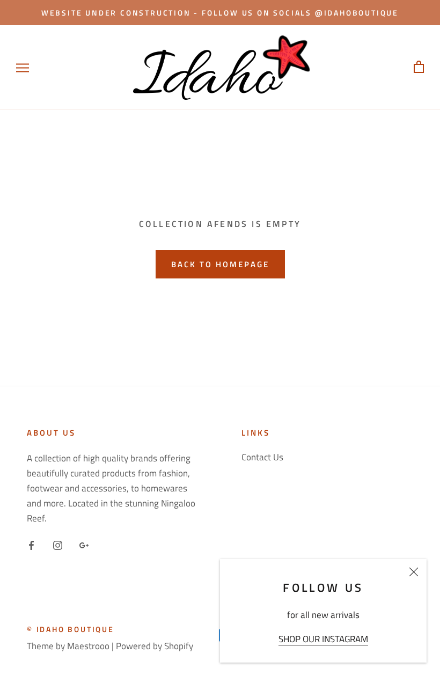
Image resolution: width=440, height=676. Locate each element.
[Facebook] (31, 544)
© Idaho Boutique (70, 629)
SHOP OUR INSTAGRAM (323, 639)
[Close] (414, 572)
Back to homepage (220, 264)
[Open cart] (419, 67)
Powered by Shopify (154, 646)
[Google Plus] (84, 544)
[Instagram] (57, 544)
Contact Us (262, 457)
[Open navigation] (22, 67)
